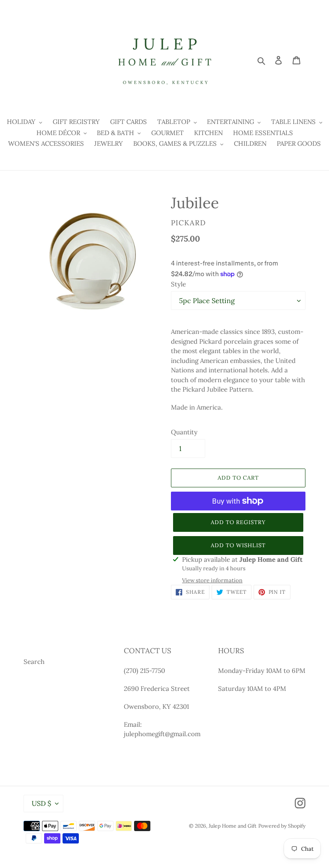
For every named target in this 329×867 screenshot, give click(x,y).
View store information (212, 580)
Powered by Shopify (281, 826)
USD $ (41, 803)
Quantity (184, 432)
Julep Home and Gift (233, 826)
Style (178, 284)
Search (34, 662)
